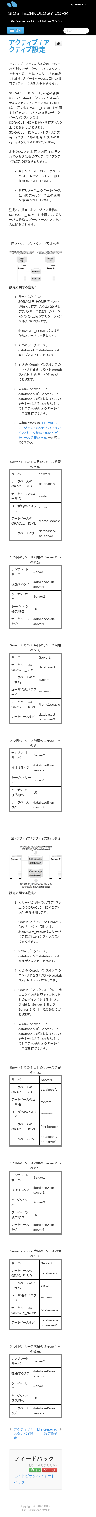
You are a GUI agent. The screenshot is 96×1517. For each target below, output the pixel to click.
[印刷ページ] (58, 43)
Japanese (76, 4)
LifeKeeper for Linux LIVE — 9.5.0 (35, 21)
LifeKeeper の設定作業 (47, 1431)
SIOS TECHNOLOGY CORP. (38, 13)
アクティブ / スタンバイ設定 (23, 1433)
